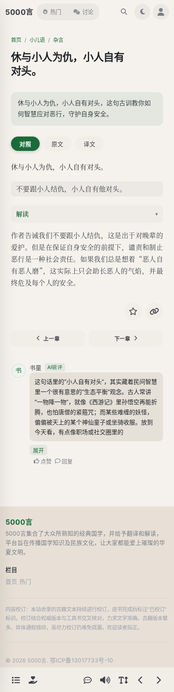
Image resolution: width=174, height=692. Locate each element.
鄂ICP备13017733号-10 (81, 660)
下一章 (122, 339)
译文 (89, 144)
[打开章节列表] (15, 680)
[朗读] (105, 680)
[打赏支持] (32, 679)
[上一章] (141, 680)
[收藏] (133, 311)
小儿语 (37, 40)
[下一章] (158, 680)
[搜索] (124, 12)
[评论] (87, 680)
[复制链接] (154, 311)
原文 (57, 144)
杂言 (58, 40)
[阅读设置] (123, 680)
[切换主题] (142, 12)
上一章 (52, 339)
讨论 (87, 11)
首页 (16, 40)
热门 (55, 11)
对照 (25, 144)
